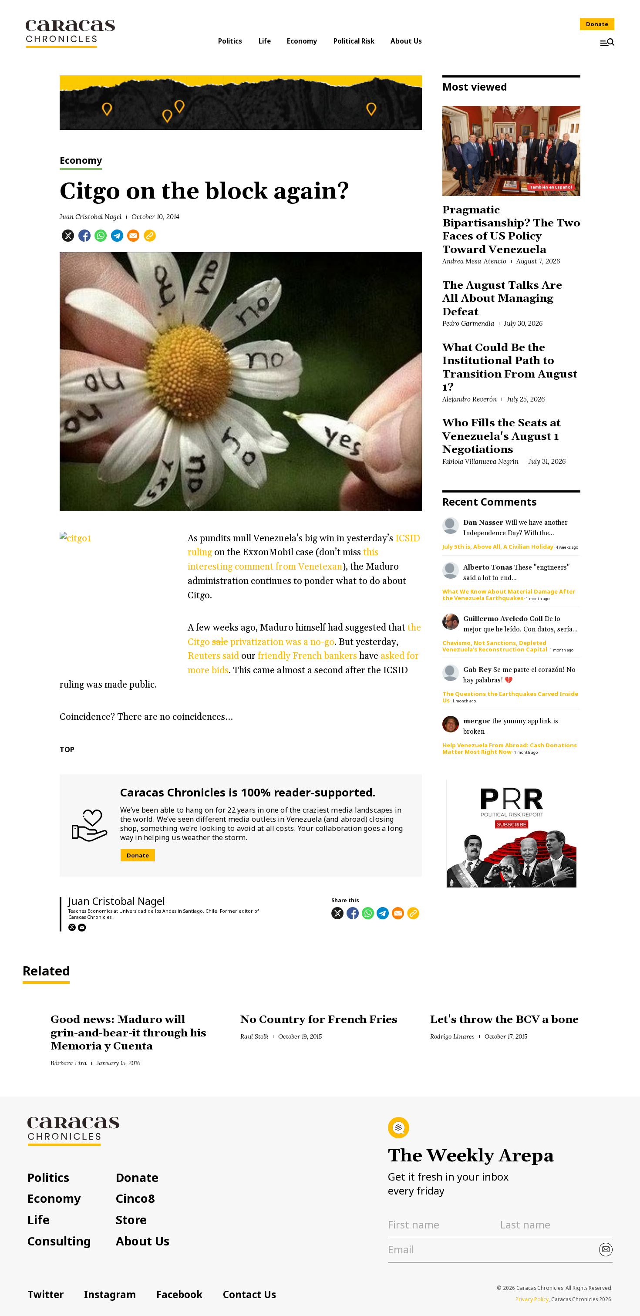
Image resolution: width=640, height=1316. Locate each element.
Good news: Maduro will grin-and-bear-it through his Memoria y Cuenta (128, 1033)
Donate (597, 24)
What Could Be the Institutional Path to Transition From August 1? (509, 367)
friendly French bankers (307, 656)
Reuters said (213, 656)
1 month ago (537, 598)
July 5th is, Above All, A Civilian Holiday (497, 546)
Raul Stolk (254, 1036)
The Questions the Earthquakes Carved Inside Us (510, 697)
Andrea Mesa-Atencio (474, 261)
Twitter (45, 1294)
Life (265, 41)
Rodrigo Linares (452, 1036)
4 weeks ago (567, 547)
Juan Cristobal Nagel (90, 217)
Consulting (59, 1241)
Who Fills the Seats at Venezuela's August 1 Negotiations (501, 436)
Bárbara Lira (69, 1063)
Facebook (179, 1294)
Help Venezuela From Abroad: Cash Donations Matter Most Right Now (509, 748)
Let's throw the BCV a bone (504, 1019)
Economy (302, 41)
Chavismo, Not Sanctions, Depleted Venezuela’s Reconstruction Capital (494, 646)
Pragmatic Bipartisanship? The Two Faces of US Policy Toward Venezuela (511, 229)
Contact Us (249, 1294)
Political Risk (353, 41)
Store (131, 1219)
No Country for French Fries (318, 1019)
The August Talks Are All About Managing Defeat (502, 299)
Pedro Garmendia (468, 323)
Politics (230, 41)
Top (67, 749)
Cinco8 (135, 1198)
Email (82, 927)
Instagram (110, 1294)
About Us (406, 41)
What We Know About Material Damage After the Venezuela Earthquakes (508, 594)
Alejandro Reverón (469, 399)
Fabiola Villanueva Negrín (480, 461)
